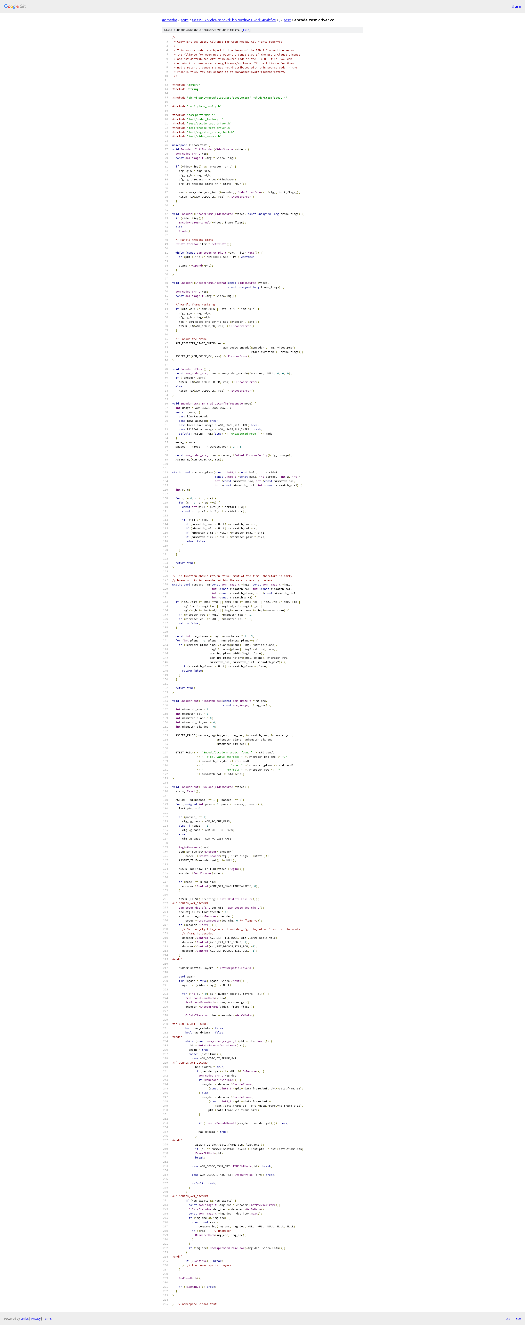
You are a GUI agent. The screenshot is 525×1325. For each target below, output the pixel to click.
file (246, 30)
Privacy (36, 1318)
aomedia (169, 19)
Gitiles (25, 1318)
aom (184, 19)
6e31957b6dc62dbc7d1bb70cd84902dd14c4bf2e (234, 19)
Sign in (516, 6)
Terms (47, 1318)
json (517, 1318)
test (287, 19)
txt (507, 1318)
